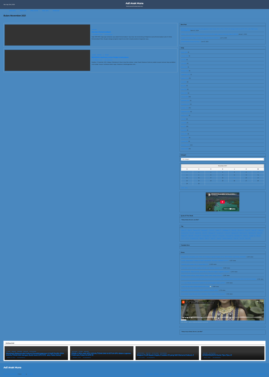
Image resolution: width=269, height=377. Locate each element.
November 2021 (185, 104)
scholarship (194, 238)
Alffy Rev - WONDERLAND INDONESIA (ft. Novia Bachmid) (198, 322)
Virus (242, 238)
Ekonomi (241, 230)
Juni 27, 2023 (207, 357)
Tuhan (213, 238)
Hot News (8, 351)
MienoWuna (252, 233)
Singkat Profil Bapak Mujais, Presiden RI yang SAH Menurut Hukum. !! (200, 38)
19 (234, 178)
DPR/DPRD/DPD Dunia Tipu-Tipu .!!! (191, 41)
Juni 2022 (183, 82)
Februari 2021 (185, 137)
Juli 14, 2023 (141, 357)
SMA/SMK (107, 54)
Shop (192, 374)
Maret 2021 (184, 134)
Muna (259, 233)
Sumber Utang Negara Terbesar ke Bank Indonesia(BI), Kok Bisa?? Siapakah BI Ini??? (204, 260)
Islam (205, 233)
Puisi (174, 374)
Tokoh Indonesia (163, 353)
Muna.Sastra (34, 10)
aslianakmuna (108, 34)
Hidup (254, 230)
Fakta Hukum (74, 351)
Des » (186, 187)
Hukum (260, 230)
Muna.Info (99, 54)
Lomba (227, 233)
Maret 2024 (184, 52)
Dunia (234, 230)
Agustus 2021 (184, 115)
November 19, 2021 (98, 34)
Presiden (252, 235)
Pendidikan (179, 374)
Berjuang (204, 230)
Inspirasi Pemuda (141, 353)
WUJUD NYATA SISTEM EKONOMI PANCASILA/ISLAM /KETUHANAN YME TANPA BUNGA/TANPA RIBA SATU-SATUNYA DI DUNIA (218, 279)
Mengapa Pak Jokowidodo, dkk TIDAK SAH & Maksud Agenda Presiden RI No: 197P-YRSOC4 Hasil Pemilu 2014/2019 (213, 257)
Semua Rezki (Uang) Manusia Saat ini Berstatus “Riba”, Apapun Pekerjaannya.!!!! (203, 294)
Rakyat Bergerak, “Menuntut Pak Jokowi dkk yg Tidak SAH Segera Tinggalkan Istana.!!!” (205, 271)
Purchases (216, 374)
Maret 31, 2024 (11, 357)
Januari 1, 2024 (77, 357)
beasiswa (196, 230)
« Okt (182, 187)
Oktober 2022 (184, 70)
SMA (202, 238)
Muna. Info (45, 10)
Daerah (218, 230)
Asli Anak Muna (134, 3)
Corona (211, 230)
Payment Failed (262, 374)
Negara (184, 235)
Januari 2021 (184, 141)
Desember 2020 (185, 145)
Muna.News (12, 10)
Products (228, 374)
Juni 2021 (183, 122)
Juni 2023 (183, 63)
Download (56, 10)
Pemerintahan (207, 235)
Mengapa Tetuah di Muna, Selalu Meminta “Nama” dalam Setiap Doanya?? (201, 275)
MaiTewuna (243, 233)
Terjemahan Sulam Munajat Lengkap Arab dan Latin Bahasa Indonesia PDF (201, 268)
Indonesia (185, 233)
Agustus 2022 (184, 78)
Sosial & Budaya (186, 374)
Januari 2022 (184, 96)
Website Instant (234, 374)
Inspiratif (198, 233)
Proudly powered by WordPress (11, 374)
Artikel (184, 230)
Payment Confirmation (252, 374)
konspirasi (220, 233)
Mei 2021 (183, 126)
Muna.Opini (23, 10)
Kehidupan (212, 233)
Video (236, 238)
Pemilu (215, 235)
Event (248, 230)
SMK (207, 238)
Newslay (24, 374)
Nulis (191, 235)
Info (192, 233)
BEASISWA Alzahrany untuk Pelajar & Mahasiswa (110, 57)
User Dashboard (242, 374)
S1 (103, 54)
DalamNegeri (226, 230)
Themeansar (30, 374)
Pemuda (221, 235)
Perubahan (238, 235)
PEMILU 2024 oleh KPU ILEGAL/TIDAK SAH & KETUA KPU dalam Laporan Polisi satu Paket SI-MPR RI (209, 34)
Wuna (247, 238)
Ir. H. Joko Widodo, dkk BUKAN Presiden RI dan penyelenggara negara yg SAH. (203, 283)
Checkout (200, 374)
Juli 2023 (183, 59)
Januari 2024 (184, 56)
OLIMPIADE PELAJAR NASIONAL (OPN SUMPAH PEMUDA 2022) (199, 290)
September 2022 (185, 74)
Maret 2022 (184, 93)
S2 (187, 238)
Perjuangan (229, 235)
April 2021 (183, 130)
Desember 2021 (185, 100)
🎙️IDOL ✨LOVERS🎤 (184, 322)
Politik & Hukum (32, 351)
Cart (196, 374)
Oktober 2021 (184, 108)
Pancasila (198, 235)
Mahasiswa (235, 233)
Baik (190, 230)
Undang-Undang (227, 238)
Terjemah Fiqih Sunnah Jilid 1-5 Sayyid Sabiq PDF (194, 264)
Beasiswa (94, 54)
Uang (219, 238)
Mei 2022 (183, 85)
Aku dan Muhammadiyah (101, 32)
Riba (258, 235)
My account (206, 374)
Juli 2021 (183, 119)
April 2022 (184, 89)
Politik (245, 235)
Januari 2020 (184, 148)
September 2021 (185, 111)
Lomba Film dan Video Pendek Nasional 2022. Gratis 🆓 (196, 286)
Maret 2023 (184, 67)
